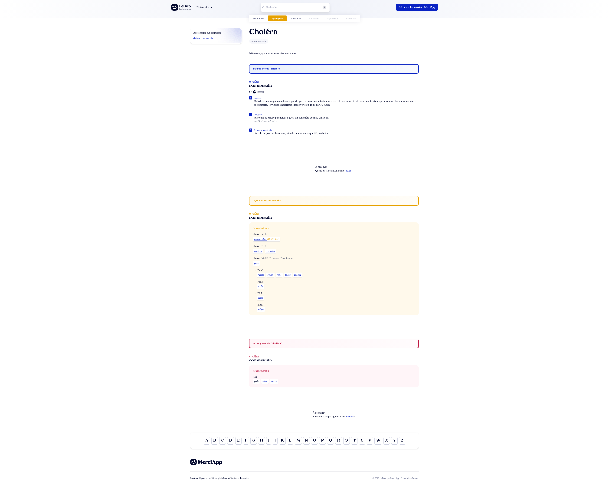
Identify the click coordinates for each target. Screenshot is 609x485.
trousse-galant (260, 239)
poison (270, 275)
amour (274, 381)
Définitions (258, 18)
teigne (288, 275)
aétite (348, 170)
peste (256, 263)
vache (260, 286)
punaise (297, 275)
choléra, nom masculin (203, 38)
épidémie (258, 251)
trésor (265, 381)
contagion (270, 251)
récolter (350, 416)
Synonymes (277, 18)
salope (261, 309)
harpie (261, 275)
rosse (279, 275)
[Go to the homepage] (181, 7)
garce (260, 298)
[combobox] (295, 7)
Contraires (296, 18)
